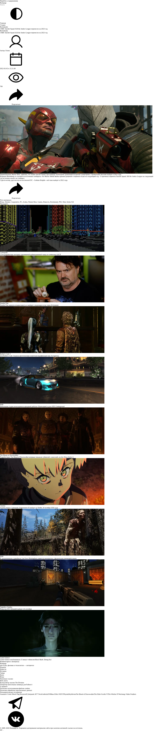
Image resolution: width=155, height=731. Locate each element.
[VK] (77, 719)
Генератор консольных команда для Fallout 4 (16, 684)
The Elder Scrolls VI (101, 694)
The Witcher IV (113, 694)
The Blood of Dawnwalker (85, 694)
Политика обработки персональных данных (16, 690)
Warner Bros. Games (35, 202)
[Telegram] (77, 703)
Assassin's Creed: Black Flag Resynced (13, 694)
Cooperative (15, 202)
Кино (2, 675)
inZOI (48, 694)
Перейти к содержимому (9, 1)
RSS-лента (4, 681)
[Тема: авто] (16, 14)
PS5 (60, 202)
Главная (3, 23)
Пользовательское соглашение (11, 692)
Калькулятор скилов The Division (12, 683)
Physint (65, 694)
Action (25, 202)
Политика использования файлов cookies (15, 688)
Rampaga (3, 3)
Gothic (44, 694)
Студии (2, 25)
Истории (3, 671)
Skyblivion (72, 694)
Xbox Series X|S (68, 202)
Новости (46, 202)
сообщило (37, 176)
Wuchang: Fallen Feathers (127, 694)
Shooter (7, 202)
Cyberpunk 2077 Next (34, 694)
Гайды (2, 673)
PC (21, 202)
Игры (2, 202)
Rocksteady (4, 27)
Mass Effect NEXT (56, 694)
